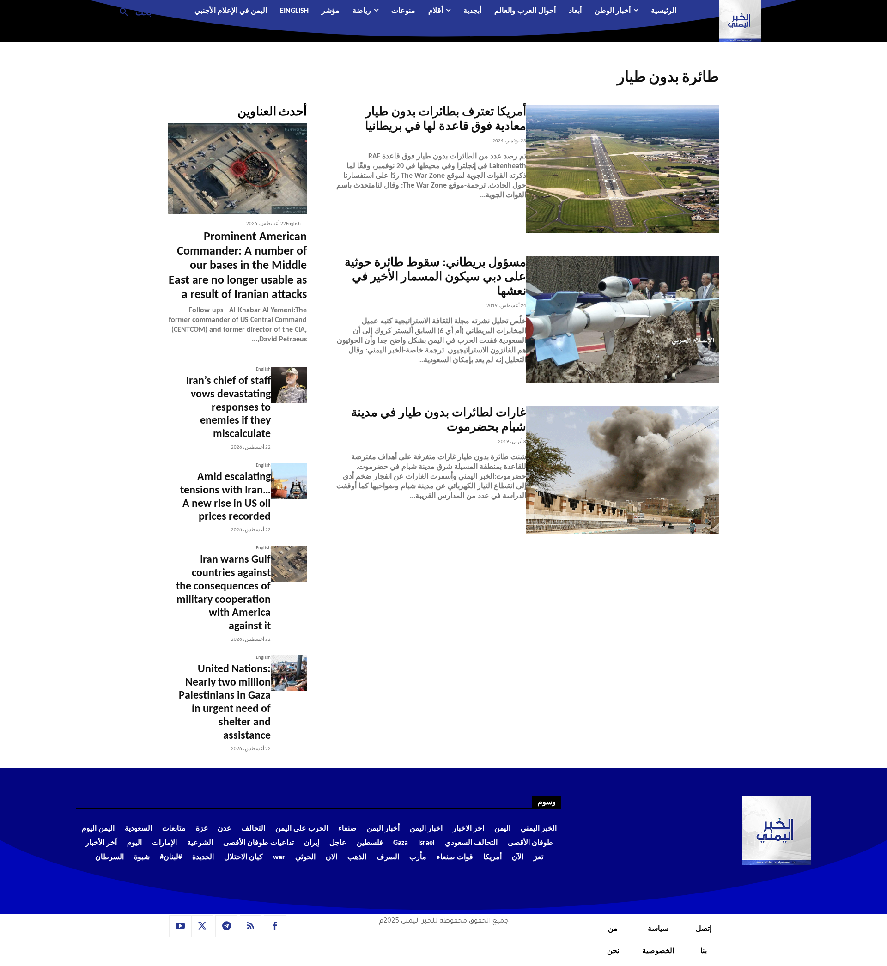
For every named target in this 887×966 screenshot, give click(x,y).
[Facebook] (275, 926)
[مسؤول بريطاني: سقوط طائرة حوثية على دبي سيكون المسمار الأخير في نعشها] (622, 319)
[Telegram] (226, 926)
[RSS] (251, 926)
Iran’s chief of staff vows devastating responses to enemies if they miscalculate (228, 408)
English (293, 223)
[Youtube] (180, 926)
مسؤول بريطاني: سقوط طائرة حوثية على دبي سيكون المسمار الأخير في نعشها (435, 277)
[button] (132, 11)
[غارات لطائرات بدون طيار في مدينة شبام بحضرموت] (622, 470)
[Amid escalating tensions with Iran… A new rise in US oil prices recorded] (289, 481)
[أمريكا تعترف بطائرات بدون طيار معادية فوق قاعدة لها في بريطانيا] (622, 169)
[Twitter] (202, 926)
